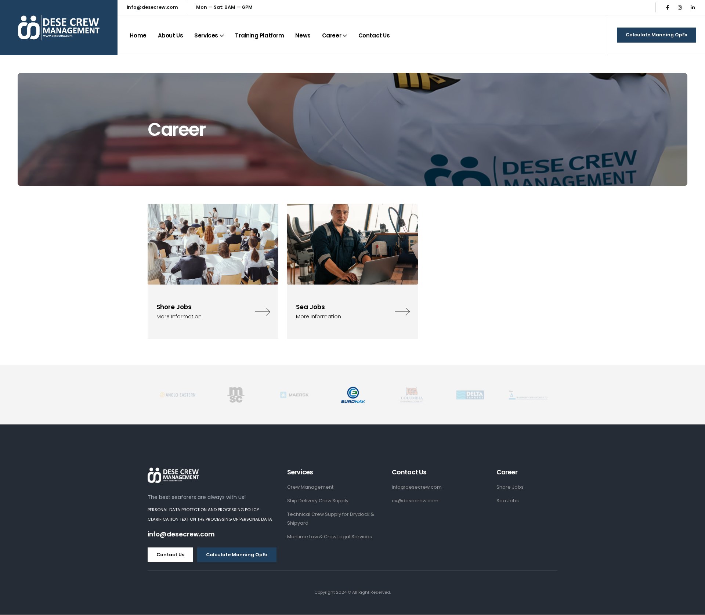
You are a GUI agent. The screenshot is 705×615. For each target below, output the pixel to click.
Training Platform (259, 35)
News (302, 35)
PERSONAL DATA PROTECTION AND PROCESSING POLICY (203, 510)
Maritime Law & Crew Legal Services (329, 536)
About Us (170, 35)
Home (138, 35)
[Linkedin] (693, 7)
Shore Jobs (510, 487)
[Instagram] (680, 7)
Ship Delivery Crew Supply (317, 501)
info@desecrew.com (152, 7)
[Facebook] (667, 7)
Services (206, 35)
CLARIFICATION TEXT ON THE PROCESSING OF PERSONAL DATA (210, 519)
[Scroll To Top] (692, 606)
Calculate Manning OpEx (656, 35)
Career (331, 35)
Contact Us (374, 35)
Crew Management (310, 487)
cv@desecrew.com (415, 501)
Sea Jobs (507, 501)
